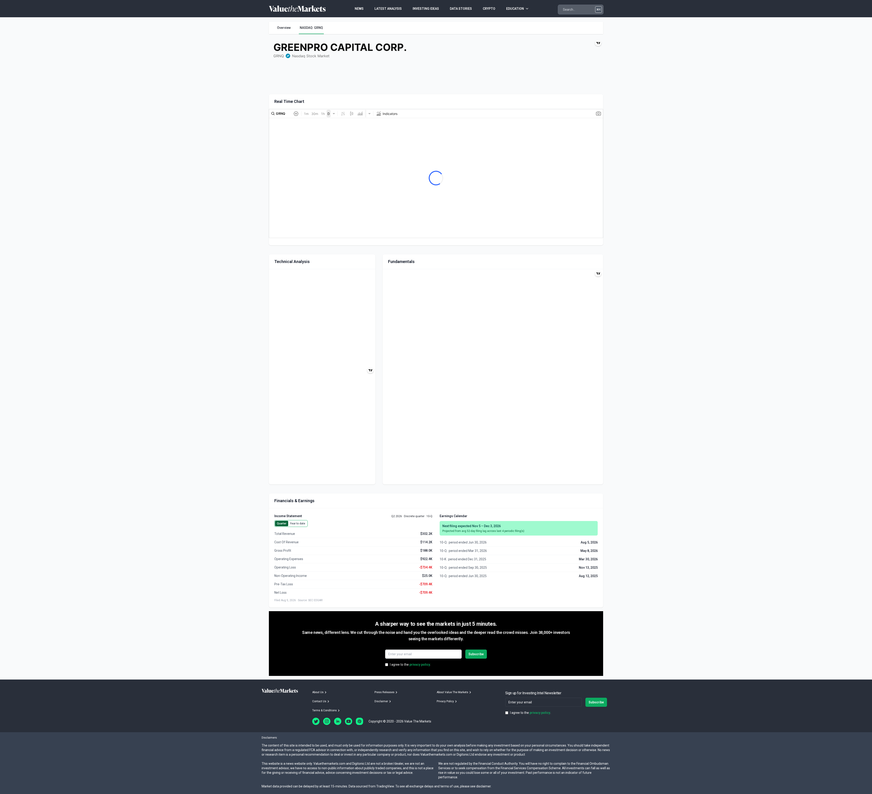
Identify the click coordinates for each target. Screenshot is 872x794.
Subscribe (476, 654)
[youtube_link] (348, 721)
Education (515, 8)
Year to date (297, 523)
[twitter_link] (316, 721)
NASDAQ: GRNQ (311, 28)
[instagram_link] (326, 721)
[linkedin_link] (337, 721)
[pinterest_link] (359, 721)
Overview (284, 28)
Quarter (281, 523)
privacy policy (419, 664)
